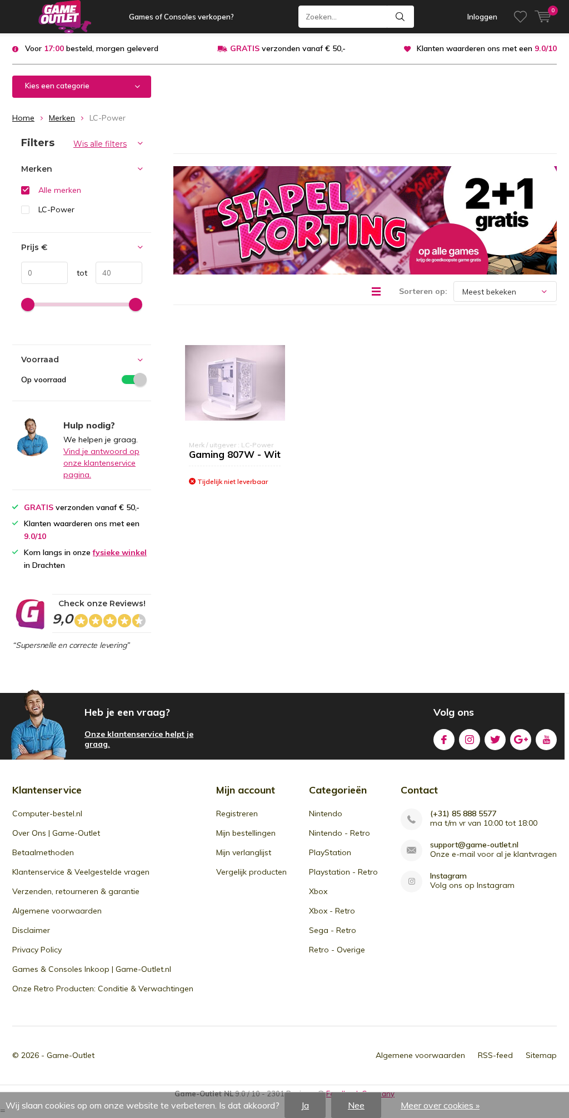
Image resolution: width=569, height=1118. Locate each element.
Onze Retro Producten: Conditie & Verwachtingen (102, 989)
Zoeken (400, 17)
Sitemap (541, 1055)
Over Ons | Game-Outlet (56, 833)
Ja (305, 1105)
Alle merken (59, 190)
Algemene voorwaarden (57, 911)
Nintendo (325, 813)
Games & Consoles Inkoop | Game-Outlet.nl (91, 969)
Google (520, 739)
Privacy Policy (37, 950)
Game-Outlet (70, 1055)
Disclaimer (31, 930)
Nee (356, 1105)
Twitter (495, 739)
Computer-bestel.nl (47, 813)
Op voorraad (43, 380)
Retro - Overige (337, 950)
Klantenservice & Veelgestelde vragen (80, 872)
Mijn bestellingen (246, 833)
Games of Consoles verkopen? (181, 16)
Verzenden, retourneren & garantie (75, 891)
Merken (62, 118)
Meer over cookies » (440, 1105)
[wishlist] (520, 16)
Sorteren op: (423, 291)
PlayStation (330, 852)
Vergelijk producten (251, 872)
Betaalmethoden (43, 852)
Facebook (444, 739)
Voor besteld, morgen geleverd (91, 48)
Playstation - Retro (343, 872)
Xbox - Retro (332, 911)
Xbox (318, 891)
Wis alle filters (100, 144)
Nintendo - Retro (339, 833)
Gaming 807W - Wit (235, 454)
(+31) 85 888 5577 (463, 813)
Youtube (546, 739)
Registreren (237, 813)
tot (77, 273)
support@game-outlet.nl (474, 845)
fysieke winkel (120, 552)
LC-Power (56, 209)
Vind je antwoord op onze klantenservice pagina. (101, 463)
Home (23, 118)
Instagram (469, 739)
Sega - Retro (332, 930)
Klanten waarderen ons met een (487, 48)
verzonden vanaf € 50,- (288, 48)
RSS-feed (495, 1055)
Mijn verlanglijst (243, 852)
